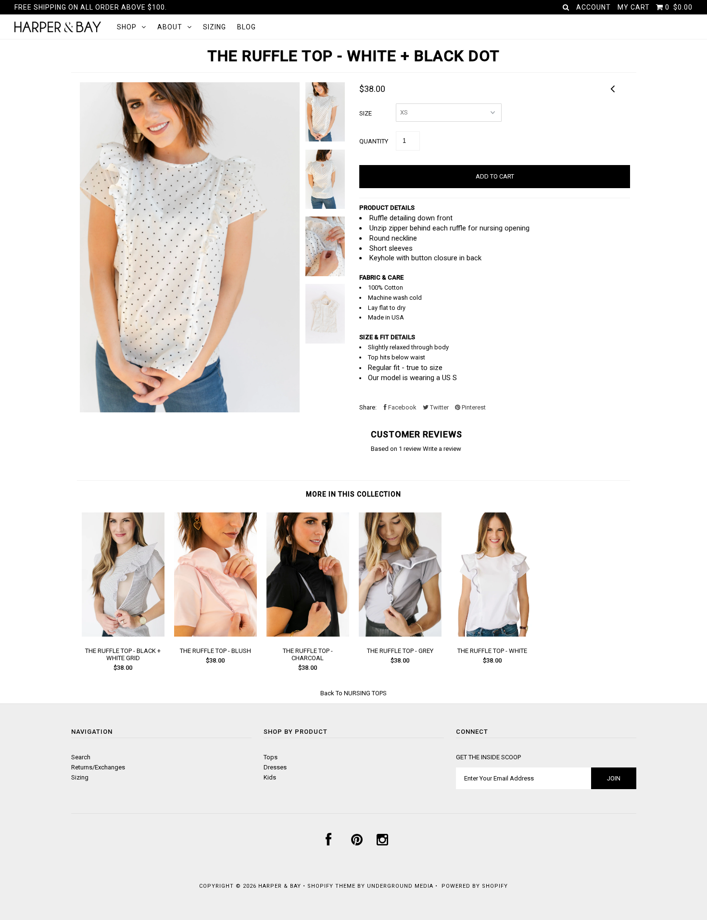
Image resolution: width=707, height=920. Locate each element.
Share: (368, 407)
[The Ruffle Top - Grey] (400, 634)
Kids (270, 777)
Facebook (402, 407)
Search (80, 757)
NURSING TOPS (365, 693)
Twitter (439, 407)
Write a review (442, 448)
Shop (127, 27)
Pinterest (473, 407)
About (169, 27)
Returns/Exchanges (98, 767)
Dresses (275, 767)
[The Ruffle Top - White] (492, 634)
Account (593, 7)
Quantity (373, 141)
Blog (246, 27)
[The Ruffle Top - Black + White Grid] (123, 634)
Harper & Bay (279, 886)
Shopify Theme (331, 886)
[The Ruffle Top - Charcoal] (307, 634)
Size (365, 113)
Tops (271, 757)
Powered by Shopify (475, 886)
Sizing (214, 27)
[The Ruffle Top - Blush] (215, 634)
